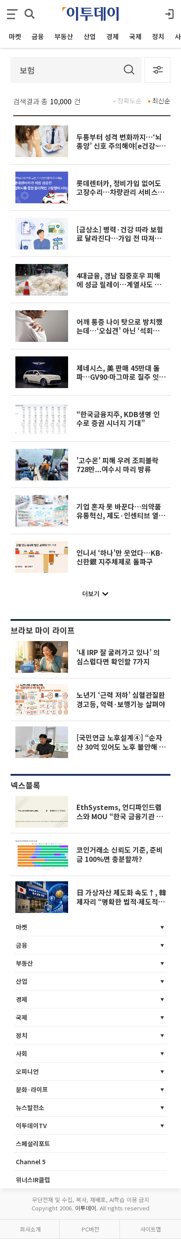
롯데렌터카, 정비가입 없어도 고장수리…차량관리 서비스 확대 (121, 192)
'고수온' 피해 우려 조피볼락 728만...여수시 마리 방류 (117, 464)
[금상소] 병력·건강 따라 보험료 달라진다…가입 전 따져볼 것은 (119, 238)
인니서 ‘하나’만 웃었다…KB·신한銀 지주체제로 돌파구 (119, 557)
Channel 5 (31, 1161)
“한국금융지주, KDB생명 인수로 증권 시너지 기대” (118, 418)
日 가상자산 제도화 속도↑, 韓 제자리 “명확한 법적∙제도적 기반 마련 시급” (121, 901)
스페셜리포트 (33, 1143)
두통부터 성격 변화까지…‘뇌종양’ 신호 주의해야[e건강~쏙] (119, 146)
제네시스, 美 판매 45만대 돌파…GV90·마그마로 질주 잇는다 (121, 377)
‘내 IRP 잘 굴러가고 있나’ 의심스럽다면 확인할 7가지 (118, 656)
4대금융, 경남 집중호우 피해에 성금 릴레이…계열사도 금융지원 (118, 284)
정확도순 (129, 100)
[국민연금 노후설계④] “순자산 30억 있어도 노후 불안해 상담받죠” (121, 746)
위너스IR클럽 (33, 1179)
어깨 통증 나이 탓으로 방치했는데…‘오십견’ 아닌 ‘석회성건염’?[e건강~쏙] (121, 330)
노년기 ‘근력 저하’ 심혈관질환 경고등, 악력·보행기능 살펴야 (120, 699)
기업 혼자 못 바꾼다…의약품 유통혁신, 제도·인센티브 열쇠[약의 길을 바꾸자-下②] (120, 515)
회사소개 (30, 1229)
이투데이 (85, 1208)
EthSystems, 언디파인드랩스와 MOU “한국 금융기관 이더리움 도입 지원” (119, 816)
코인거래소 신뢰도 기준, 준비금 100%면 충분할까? (119, 854)
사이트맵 (150, 1229)
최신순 (161, 100)
